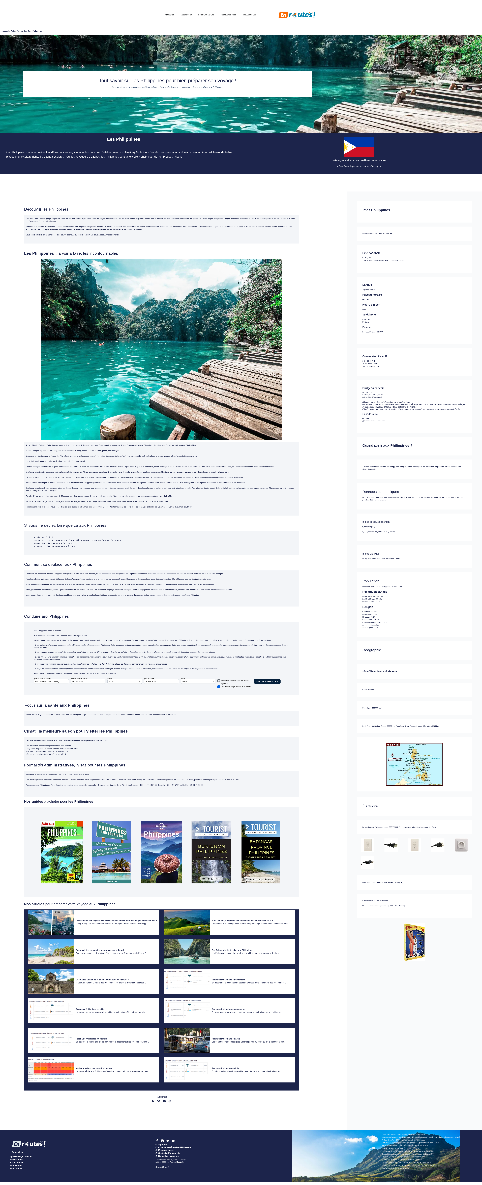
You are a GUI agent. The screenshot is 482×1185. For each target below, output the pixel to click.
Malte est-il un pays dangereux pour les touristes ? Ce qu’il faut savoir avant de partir (410, 1143)
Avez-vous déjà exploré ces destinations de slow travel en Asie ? (242, 921)
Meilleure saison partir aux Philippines (94, 1068)
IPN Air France (16, 1163)
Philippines (37, 31)
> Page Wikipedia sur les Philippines (379, 671)
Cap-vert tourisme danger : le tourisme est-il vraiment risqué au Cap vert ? (407, 1154)
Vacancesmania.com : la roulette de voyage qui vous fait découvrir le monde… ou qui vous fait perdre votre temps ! (421, 1137)
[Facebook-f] (157, 1140)
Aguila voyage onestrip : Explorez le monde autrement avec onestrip (405, 1146)
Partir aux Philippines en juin (225, 1068)
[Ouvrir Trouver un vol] (257, 14)
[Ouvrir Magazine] (175, 14)
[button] (153, 1101)
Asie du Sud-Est (24, 31)
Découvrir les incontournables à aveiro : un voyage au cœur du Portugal (406, 1162)
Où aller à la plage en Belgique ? (393, 1148)
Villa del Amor (16, 1159)
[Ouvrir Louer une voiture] (216, 14)
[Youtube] (173, 1140)
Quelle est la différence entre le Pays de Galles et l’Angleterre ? (403, 1134)
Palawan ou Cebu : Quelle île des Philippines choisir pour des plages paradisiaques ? (116, 921)
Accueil (6, 31)
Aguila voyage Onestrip (21, 1156)
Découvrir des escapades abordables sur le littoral (100, 950)
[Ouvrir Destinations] (193, 14)
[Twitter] (167, 1140)
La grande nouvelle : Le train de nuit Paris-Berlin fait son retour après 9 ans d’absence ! (411, 1165)
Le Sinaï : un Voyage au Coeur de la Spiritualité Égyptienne (402, 1160)
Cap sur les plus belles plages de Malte (395, 1168)
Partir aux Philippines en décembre (228, 980)
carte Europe (16, 1166)
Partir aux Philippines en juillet (90, 1009)
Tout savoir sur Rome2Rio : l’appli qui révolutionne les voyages (403, 1140)
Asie (13, 31)
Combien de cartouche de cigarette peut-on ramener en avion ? (403, 1157)
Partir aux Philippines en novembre (228, 1009)
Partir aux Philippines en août (226, 1039)
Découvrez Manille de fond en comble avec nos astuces (102, 980)
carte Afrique (16, 1169)
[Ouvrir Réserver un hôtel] (238, 14)
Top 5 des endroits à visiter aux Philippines (232, 950)
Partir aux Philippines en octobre (91, 1039)
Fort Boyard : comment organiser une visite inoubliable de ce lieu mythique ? (408, 1151)
